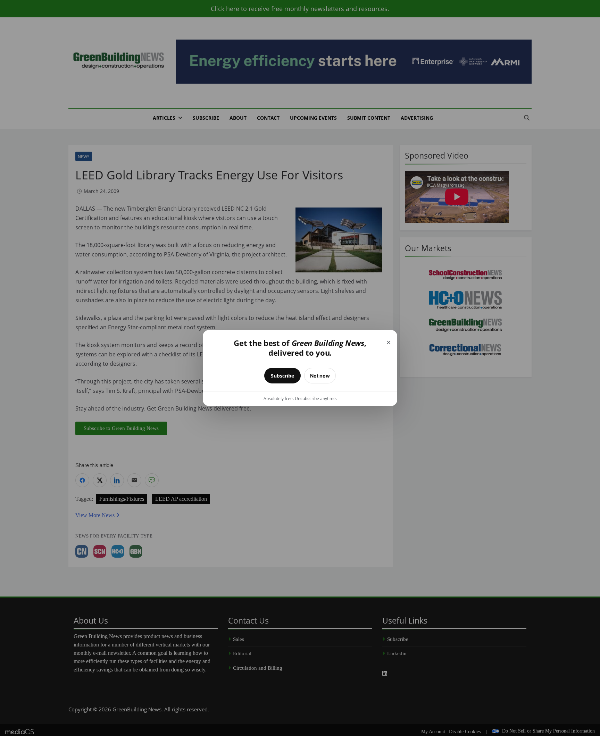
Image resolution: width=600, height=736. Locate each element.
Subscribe (282, 375)
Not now (320, 376)
